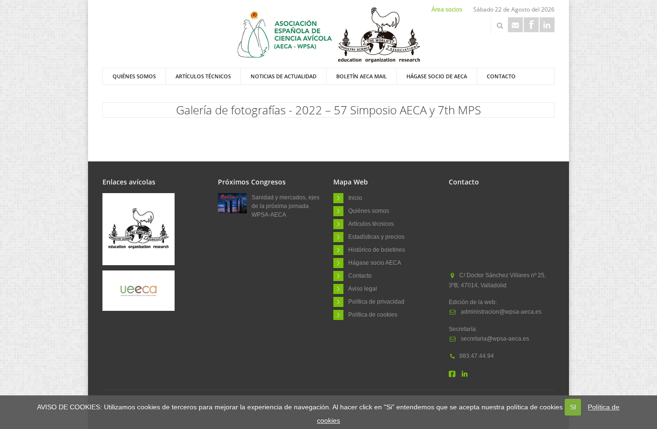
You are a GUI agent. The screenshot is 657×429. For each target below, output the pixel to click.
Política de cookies (372, 314)
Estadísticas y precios (376, 236)
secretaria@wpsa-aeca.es (494, 338)
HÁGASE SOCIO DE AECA (436, 76)
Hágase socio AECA (374, 262)
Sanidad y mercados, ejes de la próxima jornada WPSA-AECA (285, 206)
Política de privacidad (376, 301)
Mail (515, 24)
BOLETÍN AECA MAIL (361, 76)
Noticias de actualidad (283, 76)
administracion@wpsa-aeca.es (500, 311)
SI (573, 407)
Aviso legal (362, 288)
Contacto (501, 76)
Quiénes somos (134, 76)
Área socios (446, 9)
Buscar (500, 25)
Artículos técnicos (203, 76)
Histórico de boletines (376, 249)
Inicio (355, 197)
